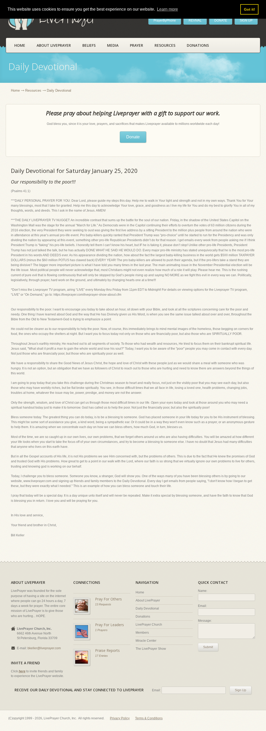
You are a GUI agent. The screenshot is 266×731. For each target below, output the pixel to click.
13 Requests (103, 604)
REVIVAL (195, 20)
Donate (133, 137)
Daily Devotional (147, 608)
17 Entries (101, 655)
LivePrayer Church (149, 624)
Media (112, 45)
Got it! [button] (249, 9)
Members (142, 632)
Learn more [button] (167, 9)
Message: (205, 620)
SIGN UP (246, 20)
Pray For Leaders (109, 624)
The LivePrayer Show (151, 649)
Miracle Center (146, 640)
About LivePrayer (54, 45)
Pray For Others (108, 599)
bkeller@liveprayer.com (44, 648)
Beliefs (89, 45)
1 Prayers (101, 630)
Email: (202, 606)
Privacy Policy (120, 718)
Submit (208, 647)
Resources (165, 45)
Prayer (136, 45)
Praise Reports (107, 650)
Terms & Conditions (149, 718)
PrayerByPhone (165, 20)
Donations (198, 45)
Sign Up (240, 690)
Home (19, 45)
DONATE (220, 20)
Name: (202, 591)
